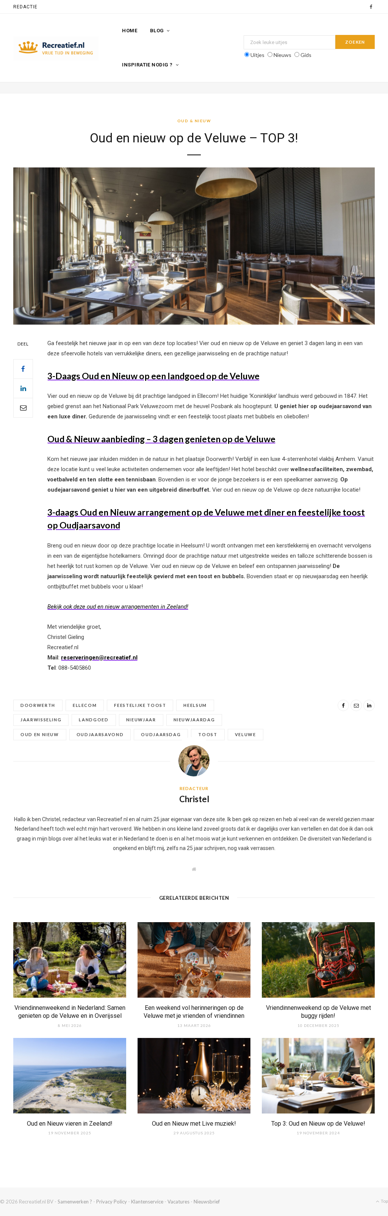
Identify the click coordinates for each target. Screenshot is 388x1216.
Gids (305, 55)
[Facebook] (23, 369)
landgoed (93, 719)
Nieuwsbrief (207, 1202)
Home (129, 30)
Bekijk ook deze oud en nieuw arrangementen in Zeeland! (117, 606)
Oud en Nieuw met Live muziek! (194, 1123)
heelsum (195, 705)
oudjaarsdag (161, 734)
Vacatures (178, 1202)
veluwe (245, 734)
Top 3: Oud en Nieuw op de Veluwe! (318, 1123)
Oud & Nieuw (194, 120)
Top (384, 1201)
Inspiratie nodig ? (147, 65)
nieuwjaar (141, 719)
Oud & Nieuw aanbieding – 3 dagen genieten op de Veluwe (161, 439)
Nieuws (282, 55)
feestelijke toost (140, 705)
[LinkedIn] (23, 388)
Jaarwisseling (40, 719)
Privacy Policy (111, 1202)
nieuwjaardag (194, 719)
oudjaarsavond (100, 734)
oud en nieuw (39, 734)
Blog (157, 30)
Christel (194, 799)
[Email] (23, 408)
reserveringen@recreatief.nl (99, 657)
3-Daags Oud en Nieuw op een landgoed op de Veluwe (153, 376)
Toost (207, 734)
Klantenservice (147, 1202)
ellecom (85, 705)
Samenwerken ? (75, 1202)
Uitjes (257, 55)
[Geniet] (56, 48)
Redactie (25, 6)
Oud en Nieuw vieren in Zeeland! (70, 1123)
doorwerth (37, 705)
